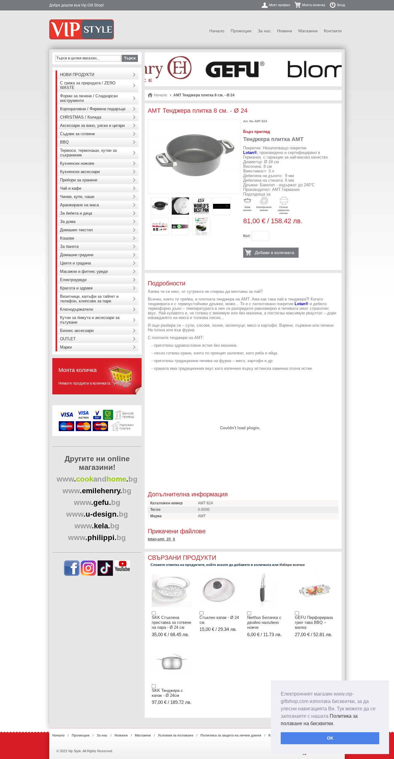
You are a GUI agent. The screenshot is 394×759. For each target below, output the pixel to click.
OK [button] (330, 738)
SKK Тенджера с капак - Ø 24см (167, 693)
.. (97, 479)
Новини (284, 30)
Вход (341, 5)
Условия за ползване (175, 735)
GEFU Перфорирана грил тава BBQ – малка (314, 622)
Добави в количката (274, 252)
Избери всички (292, 565)
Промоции (241, 30)
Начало (216, 30)
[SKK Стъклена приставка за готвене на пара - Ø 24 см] (172, 574)
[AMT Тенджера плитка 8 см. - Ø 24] (194, 125)
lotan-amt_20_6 (161, 539)
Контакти (333, 30)
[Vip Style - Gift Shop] (81, 29)
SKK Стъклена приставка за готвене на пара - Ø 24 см (171, 622)
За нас (264, 30)
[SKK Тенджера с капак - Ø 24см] (172, 647)
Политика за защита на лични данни (230, 735)
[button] (336, 724)
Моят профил (279, 5)
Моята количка (313, 5)
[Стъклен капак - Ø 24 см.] (219, 574)
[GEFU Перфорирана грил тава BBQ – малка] (315, 574)
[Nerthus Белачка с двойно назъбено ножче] (267, 574)
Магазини (308, 30)
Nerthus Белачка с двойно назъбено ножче (264, 622)
